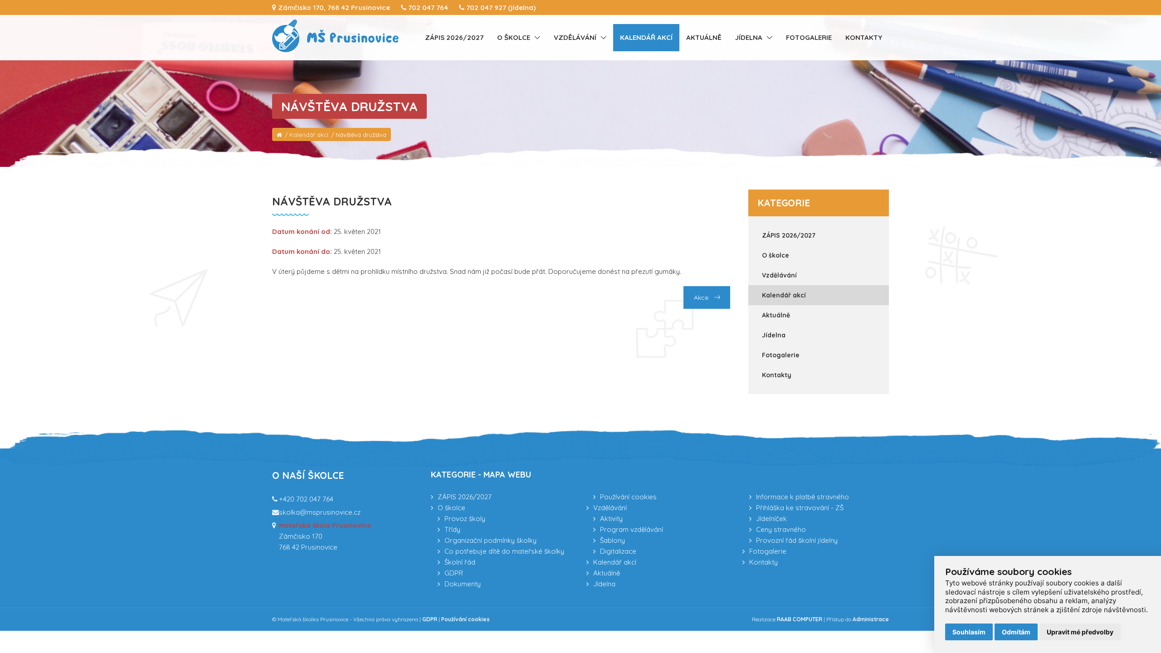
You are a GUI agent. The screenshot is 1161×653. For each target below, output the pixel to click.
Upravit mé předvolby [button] (1080, 632)
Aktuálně (704, 37)
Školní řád (459, 562)
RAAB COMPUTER (799, 619)
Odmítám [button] (1016, 632)
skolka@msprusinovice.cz (320, 512)
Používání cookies (628, 496)
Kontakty (863, 37)
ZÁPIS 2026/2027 (454, 37)
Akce (702, 297)
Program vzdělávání (631, 529)
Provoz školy (464, 518)
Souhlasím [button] (968, 632)
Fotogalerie (809, 37)
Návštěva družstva (361, 134)
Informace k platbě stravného (802, 496)
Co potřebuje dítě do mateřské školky (504, 551)
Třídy (452, 529)
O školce (513, 37)
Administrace (871, 619)
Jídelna (748, 37)
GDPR (453, 573)
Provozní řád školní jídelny (797, 540)
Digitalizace (618, 551)
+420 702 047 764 (306, 499)
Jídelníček (771, 518)
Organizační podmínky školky (490, 540)
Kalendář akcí (646, 37)
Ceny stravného (781, 529)
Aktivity (611, 518)
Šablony (612, 540)
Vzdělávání (575, 37)
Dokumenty (462, 584)
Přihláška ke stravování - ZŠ (800, 507)
